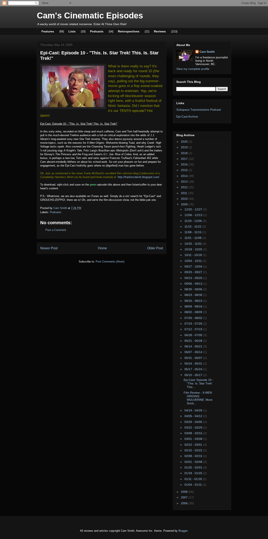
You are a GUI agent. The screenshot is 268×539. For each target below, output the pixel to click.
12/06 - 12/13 (193, 215)
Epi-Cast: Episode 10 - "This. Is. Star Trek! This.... (198, 383)
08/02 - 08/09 (193, 312)
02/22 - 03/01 (193, 444)
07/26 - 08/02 (193, 318)
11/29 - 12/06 (193, 221)
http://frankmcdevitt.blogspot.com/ (138, 177)
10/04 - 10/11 (193, 260)
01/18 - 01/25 (193, 473)
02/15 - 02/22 (193, 450)
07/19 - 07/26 (193, 323)
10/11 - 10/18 (193, 255)
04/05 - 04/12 (193, 416)
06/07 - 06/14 (193, 352)
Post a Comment (55, 230)
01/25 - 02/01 (193, 467)
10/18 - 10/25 (193, 249)
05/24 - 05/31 (193, 363)
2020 (184, 141)
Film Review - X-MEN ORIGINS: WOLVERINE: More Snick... (198, 398)
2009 (184, 204)
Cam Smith (207, 51)
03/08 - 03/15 (193, 433)
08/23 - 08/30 (193, 295)
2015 (184, 170)
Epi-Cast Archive (187, 116)
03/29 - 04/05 (193, 422)
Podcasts (96, 31)
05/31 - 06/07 (193, 358)
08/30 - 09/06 (193, 289)
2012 (184, 187)
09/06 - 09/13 (193, 283)
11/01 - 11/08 (193, 237)
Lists (72, 31)
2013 (184, 181)
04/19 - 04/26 (193, 410)
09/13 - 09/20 (193, 278)
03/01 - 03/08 (193, 438)
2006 (184, 503)
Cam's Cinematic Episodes (90, 15)
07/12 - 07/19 (193, 329)
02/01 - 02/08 (193, 461)
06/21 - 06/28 (193, 340)
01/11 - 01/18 (193, 479)
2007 (184, 497)
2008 (184, 491)
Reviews (160, 31)
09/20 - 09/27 (193, 272)
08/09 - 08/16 (193, 306)
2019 (184, 147)
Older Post (155, 248)
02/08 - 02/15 (193, 456)
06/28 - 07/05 (193, 335)
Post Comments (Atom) (110, 261)
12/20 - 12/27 (193, 209)
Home (102, 248)
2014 (184, 176)
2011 (184, 193)
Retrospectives (128, 31)
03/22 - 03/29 (193, 427)
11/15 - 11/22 (193, 226)
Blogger (182, 530)
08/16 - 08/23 (193, 300)
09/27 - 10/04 (193, 266)
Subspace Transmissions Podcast (198, 109)
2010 (184, 198)
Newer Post (49, 248)
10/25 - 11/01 (193, 243)
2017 (184, 158)
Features (47, 31)
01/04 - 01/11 (193, 484)
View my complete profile (192, 68)
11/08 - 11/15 (193, 232)
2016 (184, 164)
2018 (184, 153)
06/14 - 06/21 (193, 346)
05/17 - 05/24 (193, 369)
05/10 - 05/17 (193, 375)
